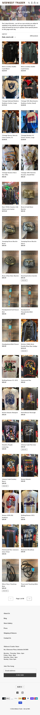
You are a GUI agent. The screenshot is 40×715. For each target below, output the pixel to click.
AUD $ (19, 687)
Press (5, 628)
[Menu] (37, 2)
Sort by (4, 34)
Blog (5, 618)
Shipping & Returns (10, 633)
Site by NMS (26, 709)
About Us (7, 613)
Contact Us (7, 638)
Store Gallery (8, 623)
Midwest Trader (18, 709)
